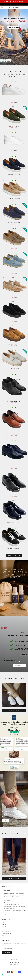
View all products (14, 555)
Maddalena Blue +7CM (14, 467)
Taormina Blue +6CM (14, 174)
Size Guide (4, 926)
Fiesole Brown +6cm (14, 247)
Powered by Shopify (14, 964)
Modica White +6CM (14, 100)
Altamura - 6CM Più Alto (14, 548)
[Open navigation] (2, 7)
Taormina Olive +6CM (14, 126)
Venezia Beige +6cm (14, 295)
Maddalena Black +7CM (14, 401)
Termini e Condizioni (6, 931)
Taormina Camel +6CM (14, 344)
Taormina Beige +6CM (14, 198)
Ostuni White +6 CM (14, 150)
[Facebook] (2, 914)
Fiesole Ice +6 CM (14, 368)
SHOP (5, 820)
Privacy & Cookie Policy (6, 933)
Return (3, 935)
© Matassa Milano (14, 962)
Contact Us (4, 929)
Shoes (3, 922)
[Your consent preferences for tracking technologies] (2, 974)
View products (14, 710)
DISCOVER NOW (19, 665)
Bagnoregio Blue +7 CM (14, 522)
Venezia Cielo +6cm (14, 271)
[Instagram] (5, 914)
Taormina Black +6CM (14, 320)
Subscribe (7, 952)
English (13, 959)
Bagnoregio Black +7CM (14, 495)
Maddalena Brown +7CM (14, 434)
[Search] (23, 7)
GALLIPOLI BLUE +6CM (14, 222)
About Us (4, 924)
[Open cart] (26, 7)
